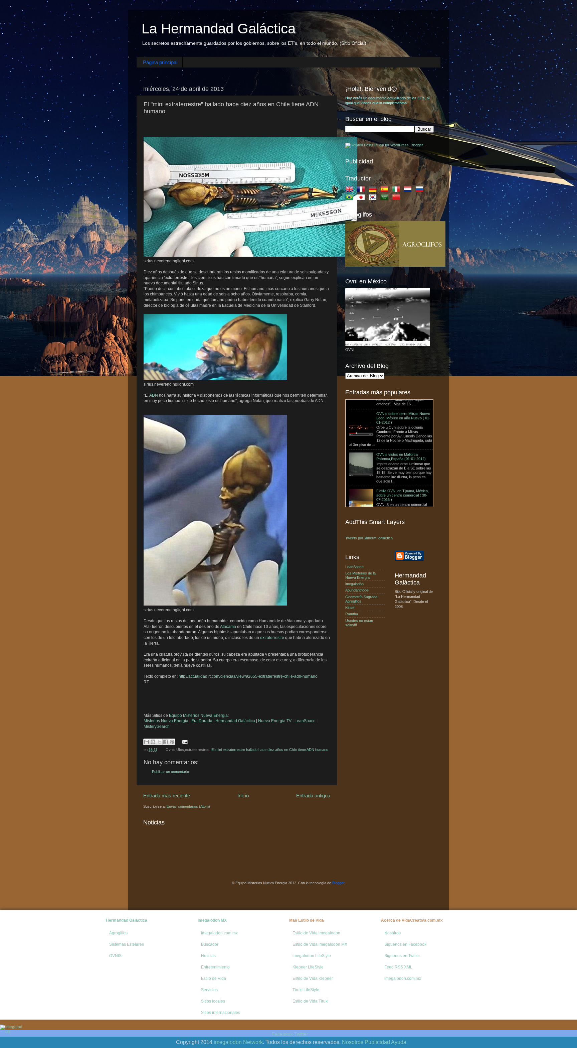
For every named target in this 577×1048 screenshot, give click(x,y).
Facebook (282, 1034)
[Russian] (420, 190)
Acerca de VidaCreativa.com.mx (412, 920)
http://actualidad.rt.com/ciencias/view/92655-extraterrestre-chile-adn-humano (248, 676)
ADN (153, 395)
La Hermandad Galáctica (219, 28)
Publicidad (377, 1042)
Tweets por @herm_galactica (369, 538)
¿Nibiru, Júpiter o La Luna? (371, 492)
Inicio (243, 795)
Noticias (208, 955)
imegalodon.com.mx (219, 933)
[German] (374, 190)
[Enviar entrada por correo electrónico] (184, 742)
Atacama (228, 626)
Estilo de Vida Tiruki (311, 1001)
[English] (350, 190)
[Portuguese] (350, 198)
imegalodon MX (212, 920)
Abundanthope (357, 590)
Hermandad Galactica (126, 920)
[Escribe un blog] (153, 742)
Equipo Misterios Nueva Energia (198, 715)
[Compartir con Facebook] (165, 742)
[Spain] (385, 190)
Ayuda (398, 1042)
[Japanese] (362, 198)
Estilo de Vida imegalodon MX (320, 944)
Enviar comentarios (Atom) (188, 806)
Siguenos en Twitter (402, 955)
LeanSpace (305, 720)
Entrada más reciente (166, 795)
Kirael (349, 608)
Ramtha (351, 614)
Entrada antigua (313, 795)
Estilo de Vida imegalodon (316, 933)
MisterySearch (157, 726)
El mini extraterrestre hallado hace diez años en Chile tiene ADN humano (269, 750)
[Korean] (374, 198)
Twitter (301, 1034)
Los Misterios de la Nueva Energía (360, 575)
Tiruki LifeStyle (306, 990)
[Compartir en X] (159, 742)
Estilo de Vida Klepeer (313, 978)
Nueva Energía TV (275, 720)
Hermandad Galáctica (235, 720)
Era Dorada (201, 720)
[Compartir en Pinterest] (172, 742)
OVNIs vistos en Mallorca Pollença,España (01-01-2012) (401, 417)
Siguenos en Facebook (405, 944)
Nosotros (392, 933)
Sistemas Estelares (126, 944)
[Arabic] (385, 198)
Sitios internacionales (220, 1012)
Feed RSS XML (398, 967)
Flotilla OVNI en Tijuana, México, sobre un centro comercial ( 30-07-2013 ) (402, 456)
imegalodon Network (238, 1042)
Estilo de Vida (213, 978)
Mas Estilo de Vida (306, 920)
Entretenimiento (215, 967)
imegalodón (354, 584)
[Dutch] (409, 190)
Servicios (209, 990)
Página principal (160, 62)
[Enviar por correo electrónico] (146, 742)
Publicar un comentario (170, 772)
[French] (362, 190)
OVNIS (115, 955)
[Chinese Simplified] (397, 198)
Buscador (209, 944)
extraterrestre (272, 637)
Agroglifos (118, 933)
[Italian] (397, 190)
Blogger (338, 883)
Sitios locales (213, 1001)
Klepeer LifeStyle (308, 967)
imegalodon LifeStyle (312, 955)
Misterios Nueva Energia (166, 720)
